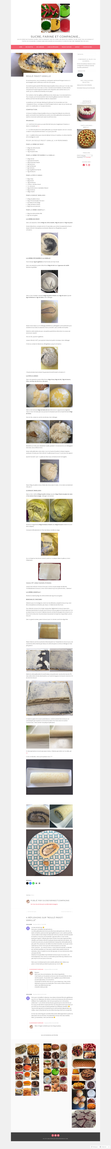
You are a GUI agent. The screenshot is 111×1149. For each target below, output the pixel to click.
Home (20, 47)
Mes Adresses (40, 47)
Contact (77, 47)
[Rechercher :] (86, 54)
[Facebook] (84, 165)
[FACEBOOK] (52, 1135)
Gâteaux (32, 895)
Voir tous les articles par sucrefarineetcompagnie (44, 904)
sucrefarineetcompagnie (36, 969)
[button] (37, 395)
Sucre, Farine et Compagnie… (55, 36)
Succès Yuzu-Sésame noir (66, 911)
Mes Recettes (29, 47)
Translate (88, 157)
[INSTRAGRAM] (58, 1135)
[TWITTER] (55, 1135)
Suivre (80, 75)
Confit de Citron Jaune (31, 911)
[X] (86, 165)
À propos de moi (87, 47)
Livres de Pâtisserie (52, 47)
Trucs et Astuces (67, 47)
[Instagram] (89, 165)
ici (38, 126)
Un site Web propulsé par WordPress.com (55, 1138)
